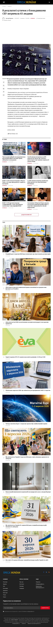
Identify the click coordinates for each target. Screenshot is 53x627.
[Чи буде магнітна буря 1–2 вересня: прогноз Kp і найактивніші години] (26, 408)
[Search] (49, 2)
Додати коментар (26, 214)
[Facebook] (3, 82)
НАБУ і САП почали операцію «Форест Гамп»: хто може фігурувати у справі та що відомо (13, 182)
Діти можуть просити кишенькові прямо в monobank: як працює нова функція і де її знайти (26, 288)
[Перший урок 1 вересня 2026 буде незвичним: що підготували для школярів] (26, 238)
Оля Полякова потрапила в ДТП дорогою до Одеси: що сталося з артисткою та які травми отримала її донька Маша (38, 159)
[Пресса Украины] (26, 2)
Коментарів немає (41, 18)
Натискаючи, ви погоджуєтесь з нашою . (19, 611)
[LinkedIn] (3, 88)
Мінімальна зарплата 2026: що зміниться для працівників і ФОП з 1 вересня (28, 390)
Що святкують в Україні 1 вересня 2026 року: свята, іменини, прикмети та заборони (27, 457)
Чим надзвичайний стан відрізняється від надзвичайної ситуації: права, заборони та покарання (13, 158)
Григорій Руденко (9, 18)
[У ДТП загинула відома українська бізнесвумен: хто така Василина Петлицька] (39, 172)
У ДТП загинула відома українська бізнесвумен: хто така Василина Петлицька (37, 182)
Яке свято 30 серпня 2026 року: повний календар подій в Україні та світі (27, 560)
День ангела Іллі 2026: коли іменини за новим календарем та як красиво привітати (27, 322)
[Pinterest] (3, 92)
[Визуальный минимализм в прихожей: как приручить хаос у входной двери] (26, 476)
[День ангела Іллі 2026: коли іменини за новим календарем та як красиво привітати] (26, 306)
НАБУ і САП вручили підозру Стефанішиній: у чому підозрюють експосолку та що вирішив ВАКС (12, 204)
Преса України (14, 619)
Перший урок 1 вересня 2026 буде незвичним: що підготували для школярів (28, 254)
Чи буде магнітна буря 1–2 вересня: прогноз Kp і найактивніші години (26, 423)
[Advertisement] (26, 31)
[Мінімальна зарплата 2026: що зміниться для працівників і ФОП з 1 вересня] (26, 375)
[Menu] (4, 2)
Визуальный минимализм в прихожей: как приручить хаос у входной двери (28, 492)
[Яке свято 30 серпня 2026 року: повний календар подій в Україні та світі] (26, 544)
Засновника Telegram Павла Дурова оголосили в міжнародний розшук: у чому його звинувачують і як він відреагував (38, 205)
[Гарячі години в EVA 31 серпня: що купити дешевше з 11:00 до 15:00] (26, 341)
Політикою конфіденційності (28, 611)
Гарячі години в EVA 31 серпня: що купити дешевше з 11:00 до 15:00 (25, 357)
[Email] (3, 95)
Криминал (4, 161)
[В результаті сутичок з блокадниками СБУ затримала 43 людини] (26, 60)
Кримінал (33, 18)
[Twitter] (3, 85)
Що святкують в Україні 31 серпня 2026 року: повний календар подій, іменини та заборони (26, 526)
